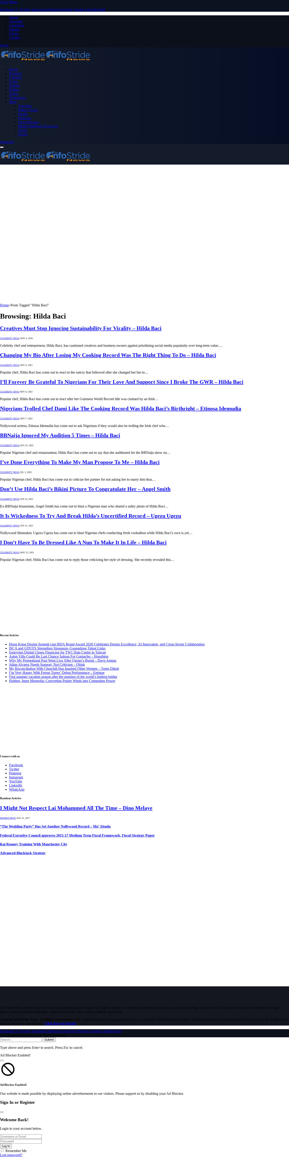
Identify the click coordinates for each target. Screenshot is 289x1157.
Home (13, 69)
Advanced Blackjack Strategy (23, 853)
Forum (14, 33)
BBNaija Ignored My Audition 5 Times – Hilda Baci (60, 435)
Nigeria (14, 85)
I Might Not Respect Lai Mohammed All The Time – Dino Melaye (76, 808)
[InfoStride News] (45, 62)
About (13, 17)
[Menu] (2, 147)
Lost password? (11, 1155)
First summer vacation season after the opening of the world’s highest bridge (63, 677)
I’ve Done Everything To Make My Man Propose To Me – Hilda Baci (80, 462)
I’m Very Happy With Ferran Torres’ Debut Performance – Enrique (57, 673)
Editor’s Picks (28, 110)
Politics (14, 90)
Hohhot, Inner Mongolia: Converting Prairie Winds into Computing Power (62, 681)
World (22, 130)
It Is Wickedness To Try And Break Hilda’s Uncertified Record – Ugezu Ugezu (90, 516)
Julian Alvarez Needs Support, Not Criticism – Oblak (47, 664)
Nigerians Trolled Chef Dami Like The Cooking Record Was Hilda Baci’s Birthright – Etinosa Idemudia (120, 408)
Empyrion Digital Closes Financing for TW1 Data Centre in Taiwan (57, 652)
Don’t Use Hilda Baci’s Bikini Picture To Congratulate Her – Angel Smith (85, 489)
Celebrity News (9, 338)
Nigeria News (8, 818)
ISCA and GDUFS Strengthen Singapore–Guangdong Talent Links (57, 648)
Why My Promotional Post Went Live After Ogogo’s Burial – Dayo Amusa (62, 660)
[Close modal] (2, 1060)
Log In (6, 1146)
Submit (49, 1039)
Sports (13, 94)
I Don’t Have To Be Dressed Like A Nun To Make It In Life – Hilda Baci (83, 542)
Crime (13, 81)
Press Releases (28, 122)
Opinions (24, 118)
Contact (14, 37)
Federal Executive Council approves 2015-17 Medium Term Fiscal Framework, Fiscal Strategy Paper (77, 835)
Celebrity (15, 77)
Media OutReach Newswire (38, 126)
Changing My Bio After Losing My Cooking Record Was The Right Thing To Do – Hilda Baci (108, 355)
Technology (17, 98)
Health (23, 114)
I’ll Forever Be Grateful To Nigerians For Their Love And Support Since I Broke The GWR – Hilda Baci (121, 382)
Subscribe (7, 142)
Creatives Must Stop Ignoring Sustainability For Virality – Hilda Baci (80, 328)
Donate (14, 29)
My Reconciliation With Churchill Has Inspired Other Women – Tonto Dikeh (64, 668)
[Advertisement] (135, 196)
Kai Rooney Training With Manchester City (33, 844)
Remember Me (16, 1151)
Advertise (16, 21)
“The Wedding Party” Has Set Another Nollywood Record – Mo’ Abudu (55, 826)
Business (15, 73)
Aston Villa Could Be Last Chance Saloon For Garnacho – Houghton (58, 656)
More (13, 102)
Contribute (16, 25)
